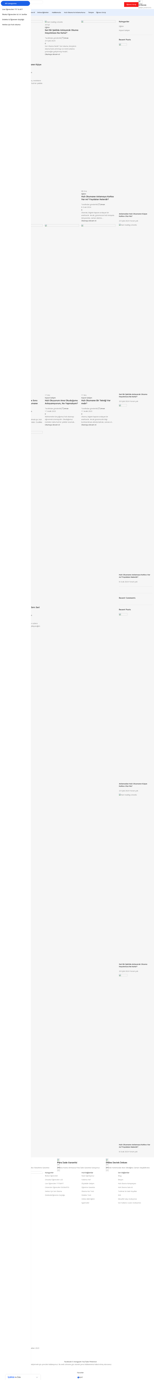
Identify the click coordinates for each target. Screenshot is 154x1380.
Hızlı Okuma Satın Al (125, 1187)
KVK (119, 1195)
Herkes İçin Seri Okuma (53, 1191)
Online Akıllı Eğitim (88, 1199)
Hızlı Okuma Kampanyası (127, 1183)
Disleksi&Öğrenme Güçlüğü (55, 1195)
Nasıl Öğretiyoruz (88, 1176)
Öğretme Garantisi (88, 1187)
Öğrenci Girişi (131, 4)
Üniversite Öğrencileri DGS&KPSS (57, 1187)
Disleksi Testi (86, 1195)
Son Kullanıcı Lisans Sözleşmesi (129, 1203)
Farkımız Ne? (86, 1180)
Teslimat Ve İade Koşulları (127, 1191)
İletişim (120, 1180)
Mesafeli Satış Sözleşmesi (127, 1199)
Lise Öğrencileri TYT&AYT (54, 1183)
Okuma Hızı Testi (88, 1191)
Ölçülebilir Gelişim (88, 1183)
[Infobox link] (31, 1162)
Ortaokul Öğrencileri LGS (54, 1180)
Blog (119, 1176)
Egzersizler (85, 1203)
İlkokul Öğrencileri (51, 1176)
